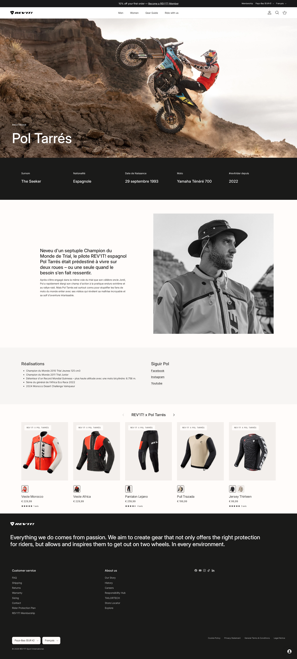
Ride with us (171, 12)
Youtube (156, 383)
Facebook (157, 370)
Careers (109, 587)
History (109, 582)
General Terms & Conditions (257, 638)
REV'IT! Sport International (32, 649)
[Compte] (269, 13)
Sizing (15, 597)
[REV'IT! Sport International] (21, 13)
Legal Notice (279, 638)
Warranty (17, 592)
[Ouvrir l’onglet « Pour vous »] (289, 651)
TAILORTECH (112, 597)
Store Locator (112, 602)
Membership (247, 3)
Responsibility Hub (115, 592)
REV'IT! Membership (23, 613)
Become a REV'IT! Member (163, 3)
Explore (109, 607)
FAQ (14, 577)
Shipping (17, 582)
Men (120, 12)
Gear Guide (151, 12)
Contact (16, 602)
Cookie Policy (214, 638)
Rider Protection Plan (24, 607)
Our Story (110, 577)
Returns (16, 587)
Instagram (157, 377)
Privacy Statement (232, 638)
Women (134, 12)
